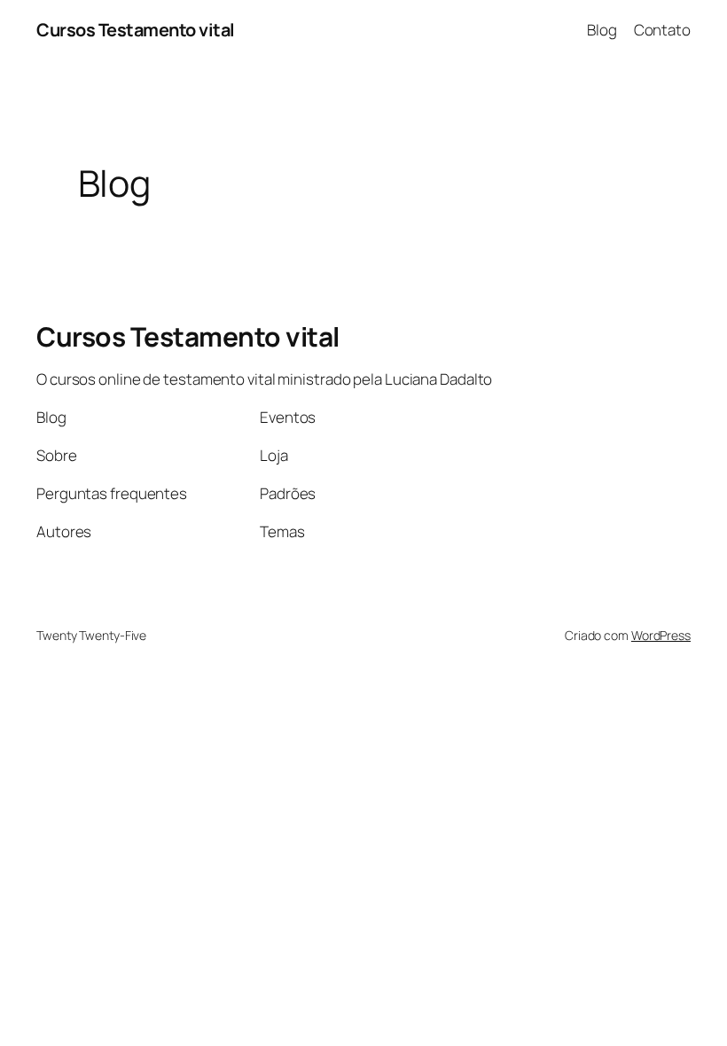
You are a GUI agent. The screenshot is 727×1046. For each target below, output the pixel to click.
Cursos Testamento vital (135, 30)
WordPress (661, 635)
